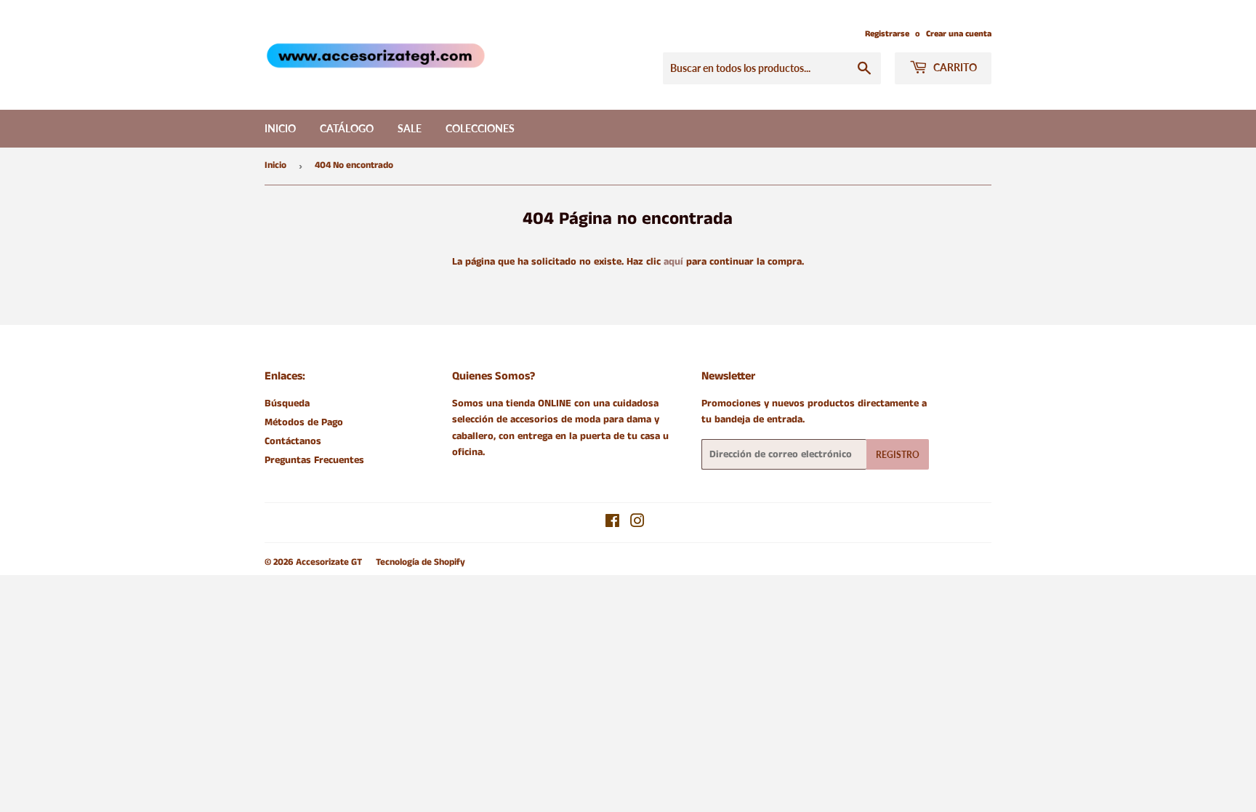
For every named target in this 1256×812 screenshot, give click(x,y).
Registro (897, 454)
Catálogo (347, 128)
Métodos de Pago (304, 422)
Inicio (280, 128)
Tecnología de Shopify (420, 562)
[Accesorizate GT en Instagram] (637, 523)
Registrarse (887, 34)
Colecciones (480, 128)
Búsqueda (287, 403)
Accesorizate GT (329, 562)
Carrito (954, 67)
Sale (410, 128)
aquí (673, 261)
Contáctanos (293, 441)
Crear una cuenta (958, 34)
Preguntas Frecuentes (314, 460)
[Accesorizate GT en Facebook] (612, 523)
